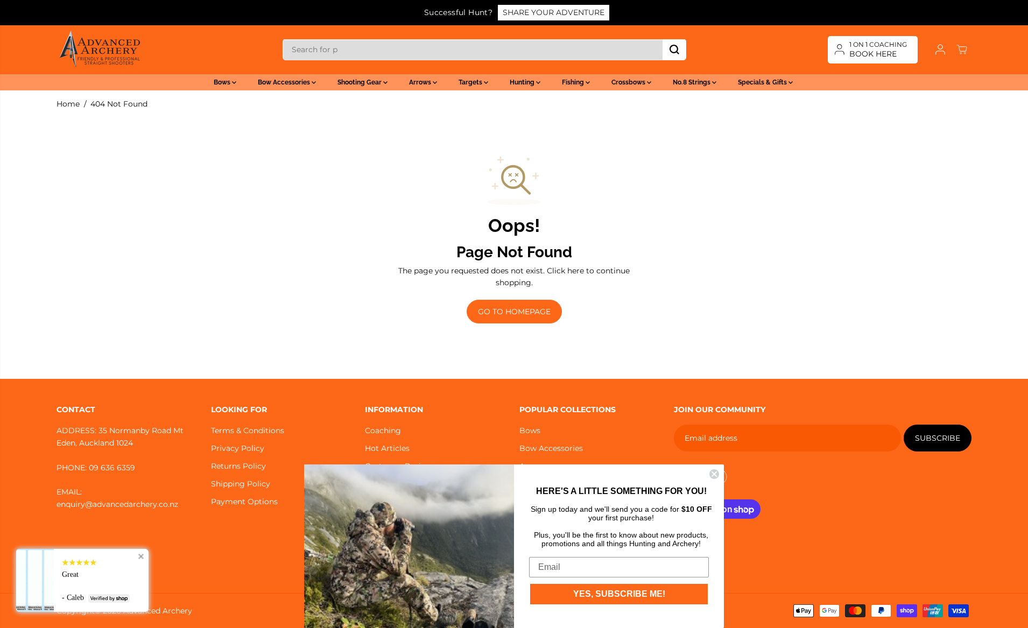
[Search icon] (674, 49)
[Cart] (961, 49)
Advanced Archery (157, 610)
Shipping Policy (240, 484)
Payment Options (244, 501)
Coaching (383, 430)
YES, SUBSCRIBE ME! (619, 593)
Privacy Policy (237, 448)
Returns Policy (238, 466)
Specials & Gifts (763, 82)
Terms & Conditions (247, 430)
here (575, 271)
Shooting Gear (360, 82)
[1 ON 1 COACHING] (873, 49)
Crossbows (629, 82)
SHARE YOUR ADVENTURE (553, 12)
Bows (223, 82)
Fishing (574, 82)
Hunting (523, 82)
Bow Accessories (285, 82)
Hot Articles (387, 448)
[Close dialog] (714, 474)
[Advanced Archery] (100, 49)
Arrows (421, 82)
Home (68, 104)
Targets (471, 82)
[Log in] (940, 49)
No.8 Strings (692, 82)
